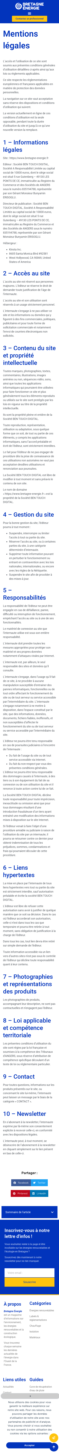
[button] (29, 13)
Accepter (29, 1445)
